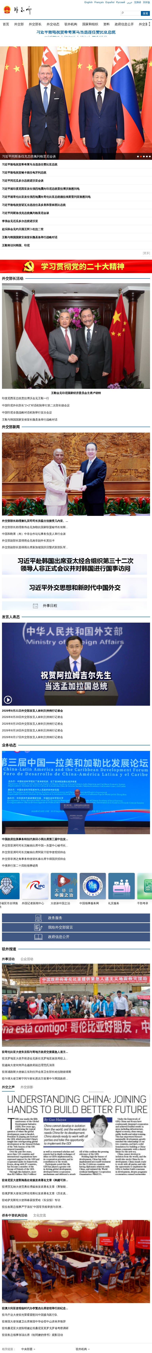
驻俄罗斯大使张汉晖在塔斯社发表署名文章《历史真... (35, 1193)
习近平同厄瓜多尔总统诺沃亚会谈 (76, 34)
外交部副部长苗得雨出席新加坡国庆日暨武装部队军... (35, 547)
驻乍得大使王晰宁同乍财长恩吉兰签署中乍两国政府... (35, 1078)
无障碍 (137, 2)
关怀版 (146, 2)
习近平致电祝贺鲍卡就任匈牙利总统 (24, 172)
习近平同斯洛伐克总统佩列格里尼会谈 (25, 213)
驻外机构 (71, 24)
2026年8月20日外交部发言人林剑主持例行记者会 (32, 717)
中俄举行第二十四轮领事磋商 (20, 865)
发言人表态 (11, 617)
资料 (106, 24)
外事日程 (50, 606)
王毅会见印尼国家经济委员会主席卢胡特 (76, 392)
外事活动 (8, 959)
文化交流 (39, 1215)
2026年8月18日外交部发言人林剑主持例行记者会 (32, 730)
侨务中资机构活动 (14, 1215)
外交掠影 (27, 1087)
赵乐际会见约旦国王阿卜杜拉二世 (23, 229)
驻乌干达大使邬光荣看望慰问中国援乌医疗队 (29, 1314)
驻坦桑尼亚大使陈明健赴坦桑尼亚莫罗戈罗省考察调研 (35, 1328)
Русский (120, 2)
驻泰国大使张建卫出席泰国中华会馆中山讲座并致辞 (34, 1321)
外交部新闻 (11, 427)
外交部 (19, 24)
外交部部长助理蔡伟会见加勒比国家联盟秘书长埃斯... (35, 527)
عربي (129, 2)
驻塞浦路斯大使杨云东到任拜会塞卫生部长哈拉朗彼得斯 (36, 1071)
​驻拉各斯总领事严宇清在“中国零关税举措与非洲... (33, 1206)
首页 (6, 24)
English (89, 2)
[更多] (146, 253)
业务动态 (9, 745)
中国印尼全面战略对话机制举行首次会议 (27, 412)
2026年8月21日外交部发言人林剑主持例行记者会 (32, 710)
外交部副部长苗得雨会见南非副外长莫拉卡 (28, 540)
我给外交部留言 (60, 927)
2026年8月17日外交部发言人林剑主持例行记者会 (32, 737)
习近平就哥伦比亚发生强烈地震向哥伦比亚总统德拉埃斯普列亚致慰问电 (46, 196)
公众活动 (27, 959)
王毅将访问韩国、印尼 (16, 245)
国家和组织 (90, 24)
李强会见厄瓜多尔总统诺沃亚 (20, 221)
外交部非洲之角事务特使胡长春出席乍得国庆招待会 (34, 858)
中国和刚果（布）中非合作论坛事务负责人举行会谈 (34, 533)
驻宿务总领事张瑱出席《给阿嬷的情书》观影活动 (32, 1334)
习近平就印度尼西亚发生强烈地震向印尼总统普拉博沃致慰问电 (41, 188)
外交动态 (53, 24)
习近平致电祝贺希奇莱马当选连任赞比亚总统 (29, 164)
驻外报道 (9, 949)
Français (99, 2)
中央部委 (26, 1349)
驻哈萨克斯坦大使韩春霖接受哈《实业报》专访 (31, 1200)
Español (109, 2)
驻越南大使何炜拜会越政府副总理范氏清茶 (28, 1065)
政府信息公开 (124, 24)
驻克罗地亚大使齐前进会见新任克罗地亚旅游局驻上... (35, 1058)
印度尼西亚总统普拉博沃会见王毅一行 (25, 398)
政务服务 (55, 918)
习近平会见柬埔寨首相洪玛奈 (22, 156)
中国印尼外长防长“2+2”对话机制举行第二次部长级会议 (36, 405)
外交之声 (8, 1087)
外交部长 (35, 24)
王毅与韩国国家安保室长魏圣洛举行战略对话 (29, 237)
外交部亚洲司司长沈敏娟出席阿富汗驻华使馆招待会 (34, 852)
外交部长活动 (12, 278)
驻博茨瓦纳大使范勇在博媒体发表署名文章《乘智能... (35, 1186)
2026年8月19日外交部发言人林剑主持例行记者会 (32, 723)
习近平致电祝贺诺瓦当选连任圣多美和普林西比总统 (34, 204)
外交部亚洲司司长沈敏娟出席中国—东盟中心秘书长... (35, 845)
